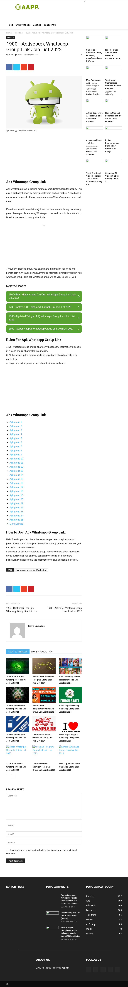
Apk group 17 (16, 487)
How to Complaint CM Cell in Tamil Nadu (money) (70, 916)
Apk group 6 (16, 442)
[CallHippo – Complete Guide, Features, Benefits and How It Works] (94, 41)
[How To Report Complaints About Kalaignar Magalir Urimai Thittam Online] (52, 930)
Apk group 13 (16, 470)
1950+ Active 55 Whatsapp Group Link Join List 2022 (64, 610)
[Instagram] (110, 969)
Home (10, 25)
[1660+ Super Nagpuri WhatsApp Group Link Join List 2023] (70, 724)
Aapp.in (65, 967)
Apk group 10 (16, 458)
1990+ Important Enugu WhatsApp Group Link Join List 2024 (69, 708)
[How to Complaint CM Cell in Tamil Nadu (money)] (52, 915)
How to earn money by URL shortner (31, 570)
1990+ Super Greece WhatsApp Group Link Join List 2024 (16, 737)
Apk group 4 (16, 434)
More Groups (16, 523)
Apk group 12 (16, 466)
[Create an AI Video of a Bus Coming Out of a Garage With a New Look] (113, 165)
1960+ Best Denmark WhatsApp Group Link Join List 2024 (42, 737)
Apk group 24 (16, 515)
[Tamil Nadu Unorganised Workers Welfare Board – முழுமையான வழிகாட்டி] (113, 71)
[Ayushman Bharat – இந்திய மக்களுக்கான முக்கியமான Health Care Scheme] (94, 132)
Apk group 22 (16, 507)
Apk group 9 (16, 454)
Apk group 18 (16, 491)
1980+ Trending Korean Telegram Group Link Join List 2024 (69, 679)
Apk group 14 (16, 475)
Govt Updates (15, 54)
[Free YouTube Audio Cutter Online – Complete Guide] (113, 41)
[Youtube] (117, 969)
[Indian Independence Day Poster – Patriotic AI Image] (113, 132)
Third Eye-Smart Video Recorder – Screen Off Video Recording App (94, 179)
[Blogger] (88, 969)
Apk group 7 (16, 446)
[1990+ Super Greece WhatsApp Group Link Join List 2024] (17, 724)
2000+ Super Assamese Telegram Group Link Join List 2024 (43, 679)
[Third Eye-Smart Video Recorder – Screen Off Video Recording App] (94, 165)
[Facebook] (103, 969)
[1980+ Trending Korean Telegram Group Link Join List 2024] (70, 666)
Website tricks (23, 25)
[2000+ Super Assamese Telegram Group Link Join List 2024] (43, 666)
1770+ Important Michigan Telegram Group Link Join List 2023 (43, 767)
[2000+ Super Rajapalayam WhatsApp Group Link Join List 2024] (43, 695)
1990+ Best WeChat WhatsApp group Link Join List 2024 (16, 679)
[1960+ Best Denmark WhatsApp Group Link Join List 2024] (43, 724)
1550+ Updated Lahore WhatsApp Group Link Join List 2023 (69, 767)
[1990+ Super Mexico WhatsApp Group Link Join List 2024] (17, 695)
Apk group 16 (16, 483)
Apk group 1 (16, 422)
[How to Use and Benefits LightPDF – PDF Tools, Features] (113, 105)
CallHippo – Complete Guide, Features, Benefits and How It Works (94, 55)
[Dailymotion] (95, 969)
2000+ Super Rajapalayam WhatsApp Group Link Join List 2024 (43, 708)
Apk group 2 (16, 426)
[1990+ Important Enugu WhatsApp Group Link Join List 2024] (70, 695)
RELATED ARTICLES (18, 651)
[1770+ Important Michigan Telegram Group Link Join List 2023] (43, 753)
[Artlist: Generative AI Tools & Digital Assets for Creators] (94, 105)
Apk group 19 (16, 495)
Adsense (37, 25)
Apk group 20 (16, 499)
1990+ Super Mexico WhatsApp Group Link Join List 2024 (16, 708)
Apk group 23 (16, 511)
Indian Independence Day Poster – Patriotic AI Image (112, 146)
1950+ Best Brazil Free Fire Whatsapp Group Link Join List (21, 610)
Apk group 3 (16, 430)
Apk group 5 (16, 438)
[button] (118, 25)
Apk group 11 (16, 462)
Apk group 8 (16, 450)
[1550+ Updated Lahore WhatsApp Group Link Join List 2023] (70, 753)
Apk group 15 (16, 479)
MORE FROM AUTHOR (42, 651)
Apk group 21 (16, 503)
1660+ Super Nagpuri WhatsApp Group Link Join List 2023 (69, 737)
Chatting (18, 32)
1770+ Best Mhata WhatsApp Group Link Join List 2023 (16, 767)
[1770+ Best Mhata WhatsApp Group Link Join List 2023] (17, 753)
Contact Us (50, 25)
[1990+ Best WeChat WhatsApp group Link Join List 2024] (17, 666)
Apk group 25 (16, 519)
